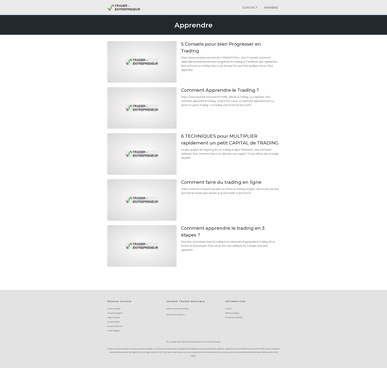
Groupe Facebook (114, 326)
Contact (250, 7)
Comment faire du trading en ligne (221, 182)
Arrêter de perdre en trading (177, 308)
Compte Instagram (115, 313)
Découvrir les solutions (175, 314)
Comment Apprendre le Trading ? (220, 90)
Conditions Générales (234, 317)
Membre (271, 7)
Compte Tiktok (113, 322)
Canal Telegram (113, 330)
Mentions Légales (232, 313)
